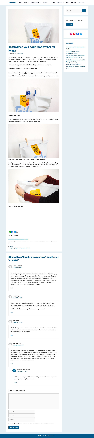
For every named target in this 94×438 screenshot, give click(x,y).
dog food (12, 248)
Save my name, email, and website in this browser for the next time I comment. (32, 423)
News (67, 2)
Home (20, 2)
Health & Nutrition (35, 2)
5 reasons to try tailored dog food (18, 239)
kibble (28, 248)
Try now (69, 24)
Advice (25, 2)
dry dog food (23, 248)
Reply (12, 287)
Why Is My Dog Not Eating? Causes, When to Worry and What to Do (75, 66)
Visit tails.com (81, 2)
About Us (73, 2)
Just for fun (59, 2)
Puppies (45, 2)
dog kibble (17, 248)
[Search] (84, 10)
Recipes (53, 2)
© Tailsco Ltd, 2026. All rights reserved (47, 435)
